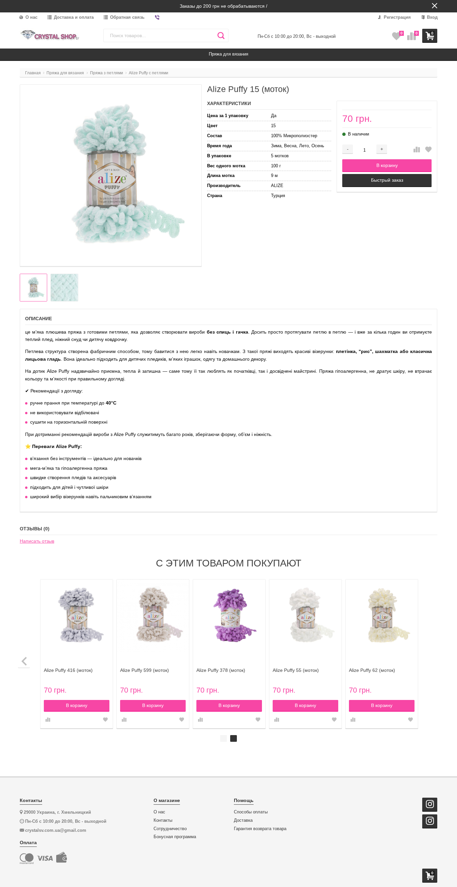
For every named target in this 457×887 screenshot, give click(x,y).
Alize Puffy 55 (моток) (296, 670)
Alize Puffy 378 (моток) (220, 670)
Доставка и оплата (73, 17)
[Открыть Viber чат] (157, 17)
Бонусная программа (175, 836)
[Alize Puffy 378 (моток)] (229, 616)
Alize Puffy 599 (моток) (144, 670)
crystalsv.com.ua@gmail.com (55, 830)
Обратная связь (127, 17)
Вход (432, 17)
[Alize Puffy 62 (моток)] (382, 616)
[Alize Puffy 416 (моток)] (76, 616)
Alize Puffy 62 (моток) (372, 670)
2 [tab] (233, 738)
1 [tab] (223, 738)
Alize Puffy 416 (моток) (68, 670)
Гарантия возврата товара (260, 828)
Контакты (163, 820)
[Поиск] (221, 35)
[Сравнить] (417, 150)
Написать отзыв (37, 541)
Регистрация (396, 17)
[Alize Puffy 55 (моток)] (305, 616)
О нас (30, 17)
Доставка (243, 820)
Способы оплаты (251, 812)
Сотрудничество (170, 828)
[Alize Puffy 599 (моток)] (153, 616)
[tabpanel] (382, 654)
